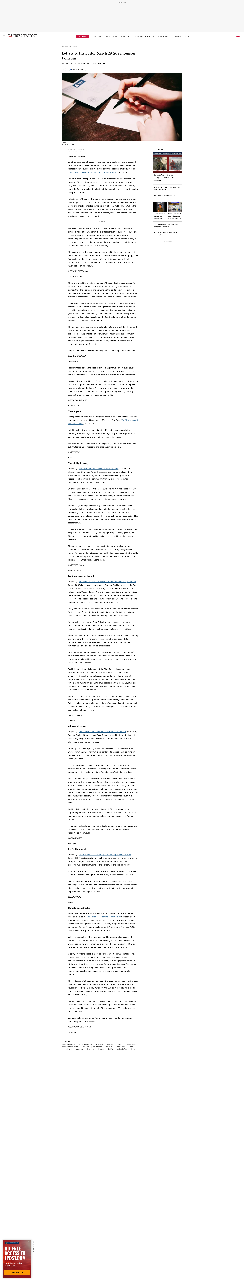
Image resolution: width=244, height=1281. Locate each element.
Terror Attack (121, 1046)
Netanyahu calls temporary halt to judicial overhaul (93, 172)
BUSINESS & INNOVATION (144, 36)
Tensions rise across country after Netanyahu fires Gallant (105, 854)
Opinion (75, 46)
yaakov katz (109, 1046)
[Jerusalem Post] (21, 36)
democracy (90, 1049)
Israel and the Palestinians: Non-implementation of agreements (107, 581)
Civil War (110, 1049)
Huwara (133, 1049)
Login (238, 36)
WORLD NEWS (111, 36)
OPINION (177, 36)
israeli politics (97, 1046)
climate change (78, 1049)
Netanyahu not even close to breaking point (98, 468)
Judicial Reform (122, 1049)
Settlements (99, 1044)
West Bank (110, 1044)
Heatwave (101, 1049)
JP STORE (188, 36)
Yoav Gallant (66, 1049)
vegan (131, 1046)
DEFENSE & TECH (163, 36)
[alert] (17, 1259)
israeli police (85, 1046)
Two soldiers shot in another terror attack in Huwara (102, 731)
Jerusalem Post (66, 46)
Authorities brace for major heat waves (103, 917)
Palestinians (88, 1044)
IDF (80, 1044)
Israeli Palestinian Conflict (70, 1046)
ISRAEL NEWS (97, 36)
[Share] (64, 69)
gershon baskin (131, 1044)
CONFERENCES (82, 36)
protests (119, 1044)
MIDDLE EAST (126, 36)
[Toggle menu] (4, 36)
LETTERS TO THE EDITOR (77, 149)
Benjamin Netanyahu (68, 1044)
